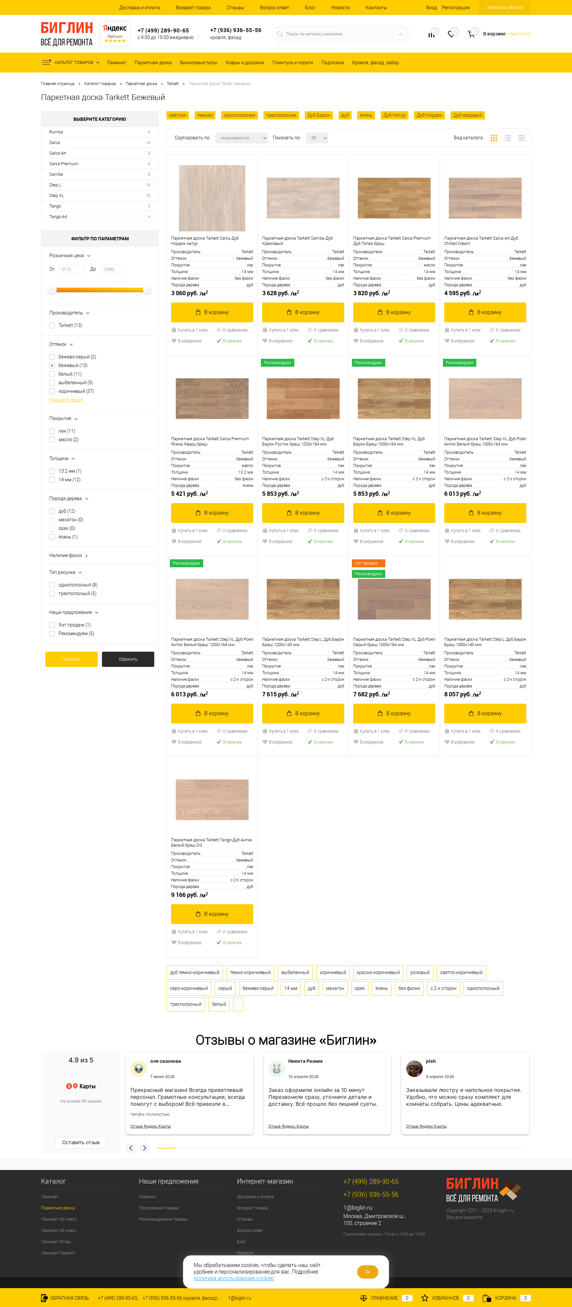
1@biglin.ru (357, 1207)
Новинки (147, 1196)
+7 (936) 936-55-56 (236, 30)
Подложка (332, 62)
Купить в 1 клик (193, 330)
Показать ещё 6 (66, 399)
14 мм (70, 479)
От (52, 269)
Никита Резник (305, 1061)
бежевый (73, 365)
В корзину (216, 312)
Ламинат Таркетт (58, 1252)
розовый (420, 972)
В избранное (189, 341)
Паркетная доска (153, 62)
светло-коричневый (461, 972)
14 (148, 142)
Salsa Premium (63, 163)
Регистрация (456, 7)
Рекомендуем (76, 633)
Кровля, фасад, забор (375, 62)
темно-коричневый (250, 972)
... (238, 1004)
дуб (67, 511)
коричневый (76, 391)
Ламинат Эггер (56, 1241)
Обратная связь (69, 1298)
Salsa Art (57, 153)
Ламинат (116, 62)
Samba (56, 174)
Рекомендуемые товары (163, 1219)
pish (431, 1061)
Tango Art (58, 216)
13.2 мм (70, 471)
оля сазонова (165, 1061)
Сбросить (128, 659)
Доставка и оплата (139, 7)
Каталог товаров (74, 62)
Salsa (54, 142)
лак (67, 431)
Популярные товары (159, 1207)
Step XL (56, 195)
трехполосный (78, 593)
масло (69, 439)
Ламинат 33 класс (59, 1230)
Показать (71, 659)
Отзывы (235, 7)
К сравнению (235, 330)
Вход (431, 7)
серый (225, 988)
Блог (310, 7)
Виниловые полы (198, 62)
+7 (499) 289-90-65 (163, 30)
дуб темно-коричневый (194, 972)
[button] (130, 1148)
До (93, 269)
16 (148, 184)
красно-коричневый (378, 972)
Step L (55, 184)
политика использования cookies (234, 1278)
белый (70, 374)
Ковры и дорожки (245, 62)
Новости (340, 7)
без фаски (409, 988)
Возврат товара (193, 7)
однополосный (78, 584)
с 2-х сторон (443, 988)
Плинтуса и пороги (292, 62)
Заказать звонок (505, 7)
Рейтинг (115, 36)
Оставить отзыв (81, 1142)
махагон (71, 519)
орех (67, 528)
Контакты (376, 7)
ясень (68, 536)
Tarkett (70, 325)
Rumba (56, 131)
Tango (55, 206)
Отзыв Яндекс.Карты (150, 1126)
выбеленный (76, 382)
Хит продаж (75, 625)
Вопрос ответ (274, 7)
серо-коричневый (189, 988)
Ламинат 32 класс (59, 1219)
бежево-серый (77, 356)
